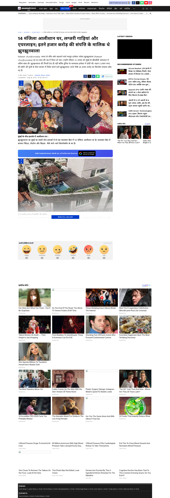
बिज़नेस (101, 8)
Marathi (86, 2)
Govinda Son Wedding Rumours (118, 13)
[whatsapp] (142, 2)
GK (56, 8)
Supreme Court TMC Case (55, 13)
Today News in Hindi (115, 489)
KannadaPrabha (51, 2)
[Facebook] (133, 2)
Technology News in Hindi (84, 489)
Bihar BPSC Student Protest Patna (78, 13)
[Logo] (28, 8)
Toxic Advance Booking (36, 13)
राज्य (74, 8)
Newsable (32, 2)
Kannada (41, 2)
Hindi (80, 2)
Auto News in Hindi (100, 489)
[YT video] (146, 2)
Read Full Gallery (65, 217)
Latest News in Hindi (35, 489)
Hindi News (23, 489)
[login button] (143, 8)
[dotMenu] (134, 8)
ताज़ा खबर (43, 8)
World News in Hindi (50, 489)
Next (150, 13)
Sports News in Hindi (26, 496)
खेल (115, 8)
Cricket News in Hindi (42, 496)
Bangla (74, 2)
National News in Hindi (131, 489)
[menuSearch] (151, 9)
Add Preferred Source (118, 3)
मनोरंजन (82, 8)
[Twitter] (138, 2)
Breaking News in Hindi (66, 489)
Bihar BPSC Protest (98, 13)
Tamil (68, 2)
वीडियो (109, 8)
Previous (147, 13)
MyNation (94, 2)
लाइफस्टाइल (91, 8)
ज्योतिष (127, 8)
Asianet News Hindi (42, 75)
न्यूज (51, 8)
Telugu (61, 2)
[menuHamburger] (147, 8)
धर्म (121, 8)
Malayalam (23, 2)
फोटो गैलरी (65, 8)
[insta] (150, 2)
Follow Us (108, 76)
